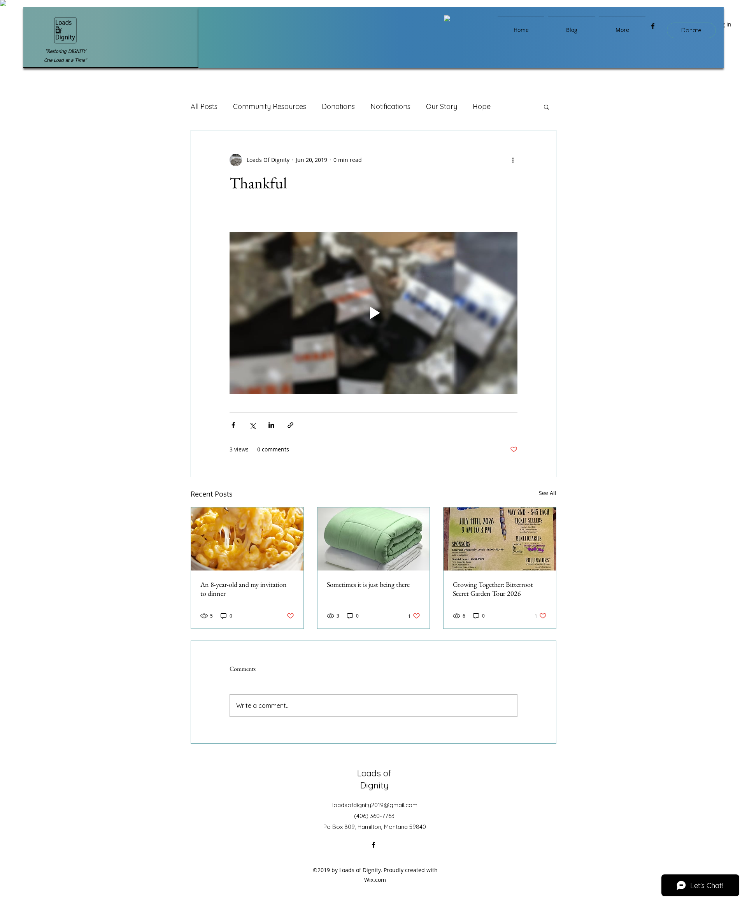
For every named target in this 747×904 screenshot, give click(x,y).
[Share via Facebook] (233, 425)
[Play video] (373, 313)
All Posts (204, 106)
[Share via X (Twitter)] (252, 425)
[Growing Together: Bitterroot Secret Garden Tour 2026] (500, 538)
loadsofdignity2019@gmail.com (374, 805)
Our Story (441, 106)
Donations (338, 106)
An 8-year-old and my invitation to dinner (243, 589)
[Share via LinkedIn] (271, 425)
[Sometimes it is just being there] (373, 538)
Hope (482, 106)
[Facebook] (653, 26)
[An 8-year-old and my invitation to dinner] (247, 538)
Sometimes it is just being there (368, 584)
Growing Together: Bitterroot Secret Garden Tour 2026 (493, 589)
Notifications (390, 106)
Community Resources (269, 106)
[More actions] (512, 160)
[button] (546, 107)
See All (547, 493)
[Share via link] (290, 425)
